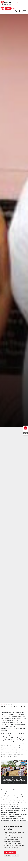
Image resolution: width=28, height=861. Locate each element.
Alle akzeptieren (10, 852)
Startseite (3, 704)
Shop (14, 8)
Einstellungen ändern (11, 855)
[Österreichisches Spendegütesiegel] (25, 428)
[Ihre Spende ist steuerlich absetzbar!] (25, 432)
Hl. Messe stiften (2, 8)
